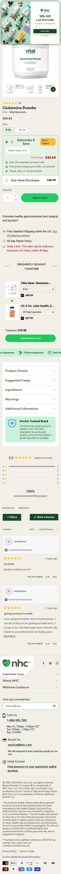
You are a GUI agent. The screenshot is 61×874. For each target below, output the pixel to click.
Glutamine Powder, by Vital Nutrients (38, 283)
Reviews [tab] (8, 508)
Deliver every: (15, 150)
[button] (12, 103)
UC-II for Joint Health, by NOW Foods (37, 306)
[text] (30, 266)
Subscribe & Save (26, 141)
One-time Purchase (25, 180)
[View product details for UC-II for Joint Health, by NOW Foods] (12, 312)
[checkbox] (22, 295)
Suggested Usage (17, 380)
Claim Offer (45, 31)
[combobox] (38, 289)
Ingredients (13, 390)
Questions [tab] (23, 508)
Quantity (7, 190)
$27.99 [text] (29, 318)
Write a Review (47, 518)
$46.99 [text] (29, 295)
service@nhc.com (20, 744)
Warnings (12, 399)
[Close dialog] (57, 3)
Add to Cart (40, 197)
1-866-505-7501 (17, 720)
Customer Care (13, 674)
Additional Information (21, 409)
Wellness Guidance (16, 687)
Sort (32, 529)
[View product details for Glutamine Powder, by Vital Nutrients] (12, 289)
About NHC (11, 681)
